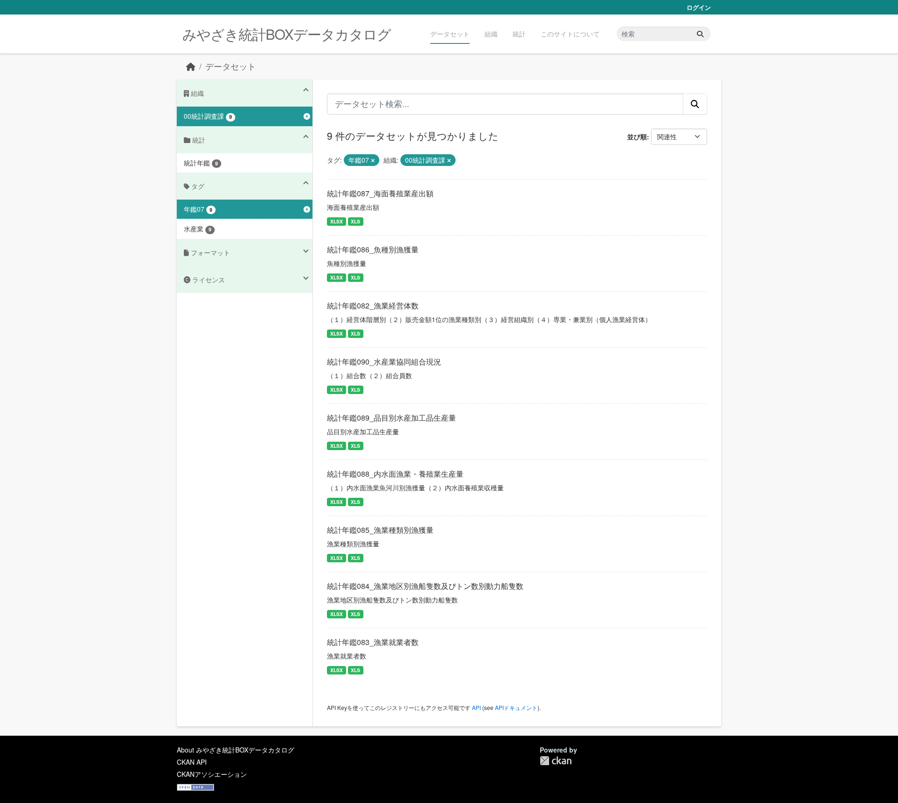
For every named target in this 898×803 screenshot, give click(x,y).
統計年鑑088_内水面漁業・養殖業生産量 (395, 473)
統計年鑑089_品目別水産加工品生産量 (391, 417)
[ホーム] (191, 66)
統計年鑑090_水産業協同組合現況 (384, 361)
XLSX (336, 221)
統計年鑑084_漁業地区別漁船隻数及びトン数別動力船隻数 (425, 586)
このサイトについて (570, 33)
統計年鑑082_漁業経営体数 (373, 305)
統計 (519, 33)
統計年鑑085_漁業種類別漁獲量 (380, 529)
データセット (450, 33)
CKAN (556, 761)
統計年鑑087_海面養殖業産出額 (380, 193)
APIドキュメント (516, 707)
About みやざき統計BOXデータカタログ (235, 749)
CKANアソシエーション (212, 774)
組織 (491, 33)
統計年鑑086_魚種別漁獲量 (373, 249)
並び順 (637, 136)
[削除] (373, 160)
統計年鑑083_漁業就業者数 (373, 642)
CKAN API (192, 762)
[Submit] (700, 34)
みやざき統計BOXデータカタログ (286, 34)
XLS (355, 221)
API (476, 707)
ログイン (699, 7)
